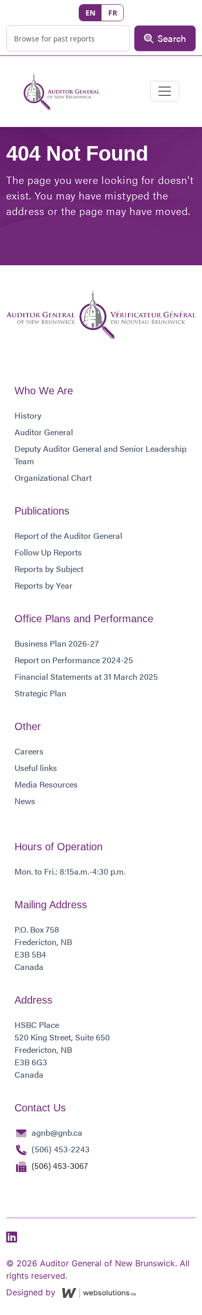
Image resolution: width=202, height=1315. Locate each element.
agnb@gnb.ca (57, 1132)
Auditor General (44, 432)
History (28, 415)
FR (112, 13)
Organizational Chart (53, 477)
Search (171, 38)
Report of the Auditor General (68, 535)
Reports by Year (44, 585)
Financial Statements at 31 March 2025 (86, 676)
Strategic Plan (40, 693)
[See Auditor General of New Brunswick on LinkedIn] (11, 1238)
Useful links (36, 768)
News (25, 801)
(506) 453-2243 (61, 1149)
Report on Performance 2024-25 (74, 660)
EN (90, 13)
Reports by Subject (49, 569)
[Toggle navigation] (164, 91)
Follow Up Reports (48, 552)
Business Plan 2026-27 (57, 643)
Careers (29, 751)
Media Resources (46, 784)
